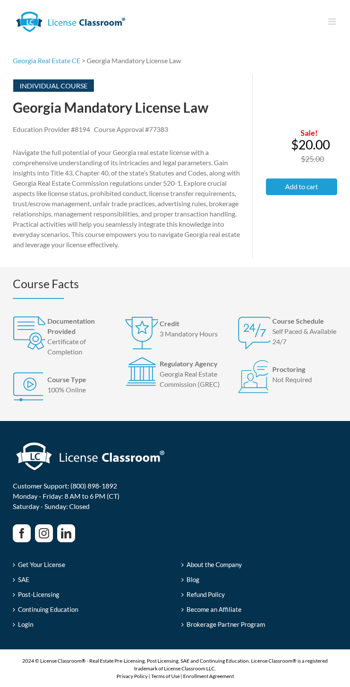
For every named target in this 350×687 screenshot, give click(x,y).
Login (25, 624)
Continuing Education (48, 609)
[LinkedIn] (66, 533)
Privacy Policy (132, 676)
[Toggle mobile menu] (332, 21)
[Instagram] (44, 533)
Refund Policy (206, 594)
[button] (301, 186)
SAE (23, 579)
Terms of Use (165, 676)
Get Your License (41, 564)
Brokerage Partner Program (226, 624)
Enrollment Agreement (208, 676)
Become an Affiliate (214, 609)
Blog (193, 579)
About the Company (214, 564)
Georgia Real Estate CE (46, 60)
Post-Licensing (38, 594)
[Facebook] (22, 533)
